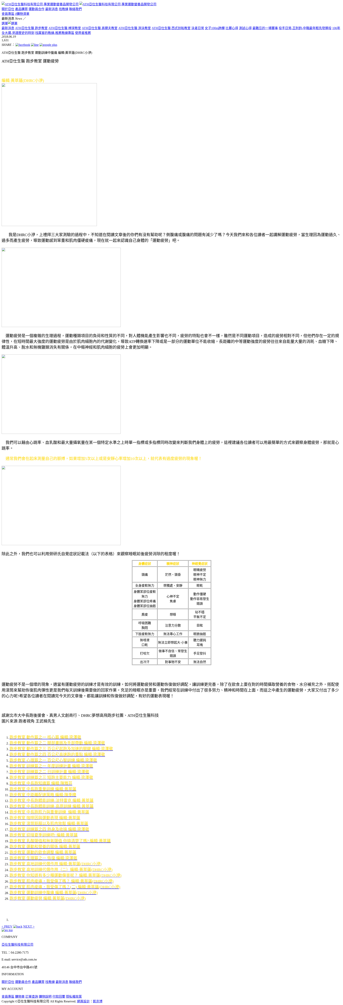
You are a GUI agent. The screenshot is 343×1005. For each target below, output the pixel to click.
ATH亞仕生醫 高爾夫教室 (100, 28)
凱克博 (97, 1001)
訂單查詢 (31, 996)
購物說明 (45, 996)
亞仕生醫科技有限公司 (17, 944)
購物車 (20, 996)
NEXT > (29, 926)
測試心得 (245, 28)
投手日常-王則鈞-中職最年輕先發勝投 (305, 28)
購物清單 (22, 13)
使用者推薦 (83, 33)
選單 (5, 23)
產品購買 (21, 9)
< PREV (7, 926)
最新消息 (51, 9)
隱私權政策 (74, 996)
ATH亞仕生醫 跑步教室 (31, 28)
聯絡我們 (75, 9)
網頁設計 (83, 1001)
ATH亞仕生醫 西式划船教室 (171, 28)
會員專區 (8, 13)
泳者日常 (197, 28)
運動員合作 (36, 9)
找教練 (63, 9)
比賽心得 (231, 28)
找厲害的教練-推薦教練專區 (54, 33)
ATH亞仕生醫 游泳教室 (134, 28)
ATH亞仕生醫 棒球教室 (64, 28)
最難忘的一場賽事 (265, 28)
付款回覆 (58, 996)
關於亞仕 (8, 9)
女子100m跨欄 (215, 28)
